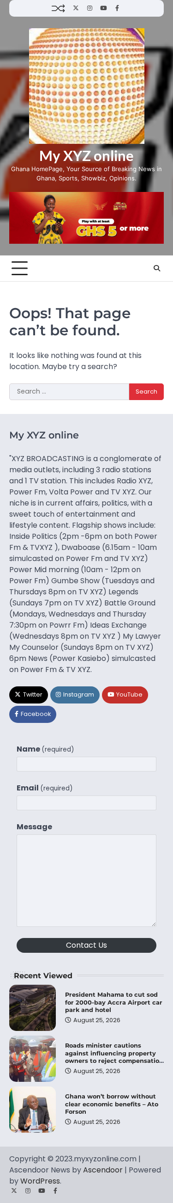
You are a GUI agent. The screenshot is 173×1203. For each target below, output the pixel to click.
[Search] (157, 268)
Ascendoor (103, 1170)
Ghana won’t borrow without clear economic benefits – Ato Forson (111, 1104)
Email (45, 788)
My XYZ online (86, 155)
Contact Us (86, 945)
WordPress (40, 1181)
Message (34, 826)
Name (45, 749)
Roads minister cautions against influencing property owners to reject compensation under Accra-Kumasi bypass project (114, 1061)
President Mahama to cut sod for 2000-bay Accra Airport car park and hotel (113, 1002)
